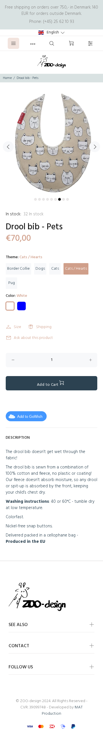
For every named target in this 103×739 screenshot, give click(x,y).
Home (7, 78)
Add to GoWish (29, 416)
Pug (11, 283)
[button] (51, 32)
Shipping (44, 327)
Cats (55, 268)
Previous (8, 146)
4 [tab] (47, 199)
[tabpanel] (51, 143)
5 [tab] (51, 199)
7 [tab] (59, 199)
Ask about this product (33, 338)
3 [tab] (43, 199)
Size (17, 327)
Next (94, 146)
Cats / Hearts (76, 268)
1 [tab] (35, 199)
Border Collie (18, 268)
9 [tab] (67, 199)
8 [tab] (63, 199)
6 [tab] (55, 199)
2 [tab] (39, 199)
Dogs (40, 268)
